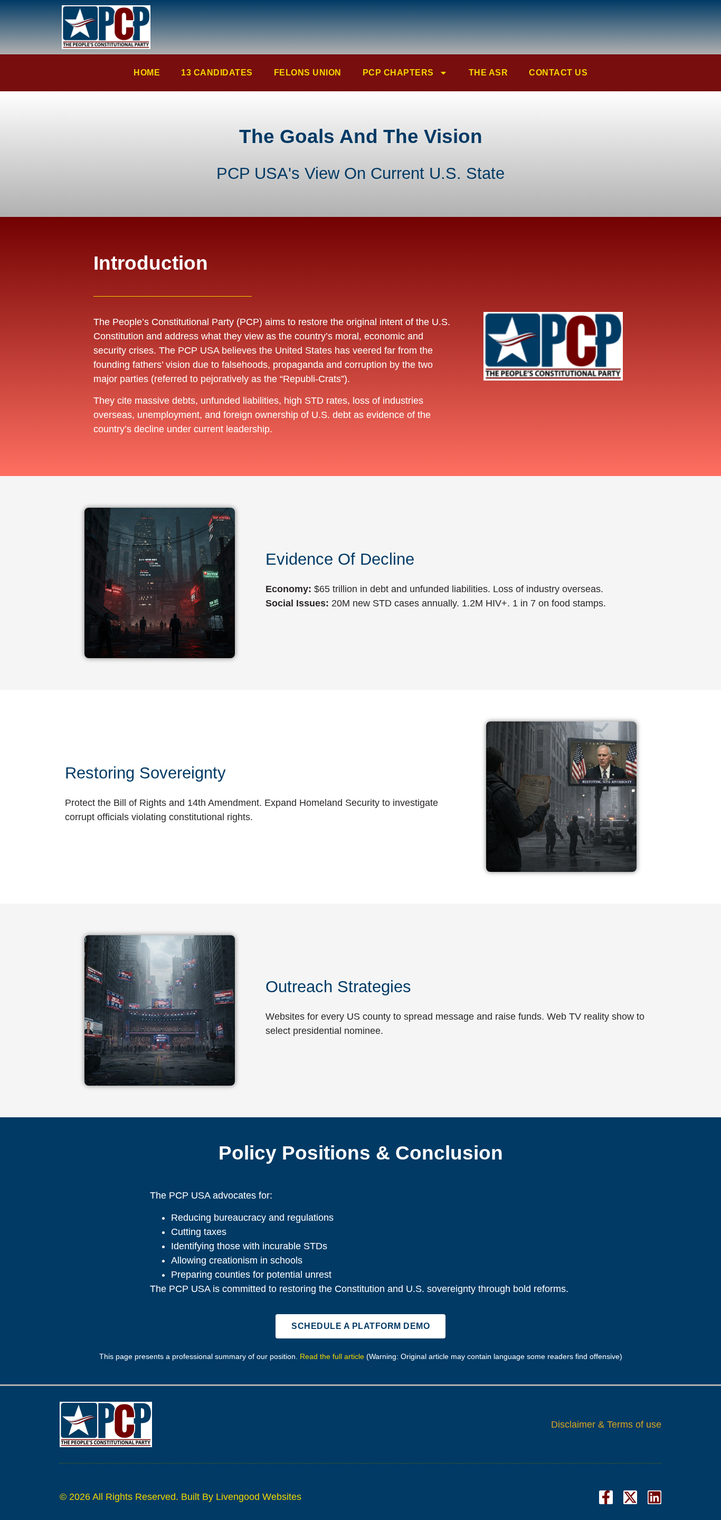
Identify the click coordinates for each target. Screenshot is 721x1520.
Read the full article (332, 1356)
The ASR (488, 72)
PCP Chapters (398, 72)
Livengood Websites (258, 1497)
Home (147, 72)
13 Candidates (217, 72)
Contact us (558, 72)
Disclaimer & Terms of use (606, 1424)
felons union (307, 72)
